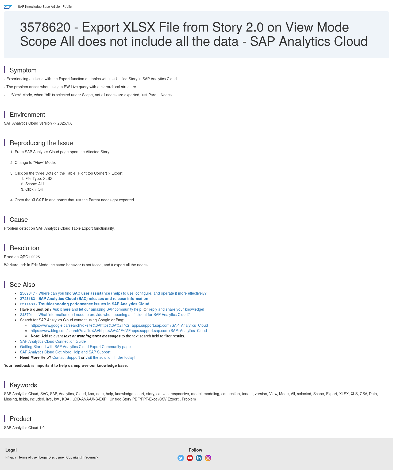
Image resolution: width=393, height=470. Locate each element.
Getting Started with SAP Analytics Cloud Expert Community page (75, 346)
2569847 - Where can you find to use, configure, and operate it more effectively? (113, 293)
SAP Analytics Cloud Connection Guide (53, 341)
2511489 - (85, 303)
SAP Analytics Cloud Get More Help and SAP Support (65, 352)
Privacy (10, 457)
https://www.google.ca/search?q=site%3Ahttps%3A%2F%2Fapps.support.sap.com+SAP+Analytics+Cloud (119, 325)
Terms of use (27, 457)
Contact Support (66, 357)
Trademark (90, 457)
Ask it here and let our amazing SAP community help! (97, 309)
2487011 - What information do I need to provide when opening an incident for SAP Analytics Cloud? (105, 314)
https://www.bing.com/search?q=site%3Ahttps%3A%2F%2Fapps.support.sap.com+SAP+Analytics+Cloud (119, 330)
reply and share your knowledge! (176, 309)
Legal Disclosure (51, 457)
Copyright (73, 457)
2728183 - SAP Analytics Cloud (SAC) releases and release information (84, 298)
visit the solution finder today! (110, 357)
